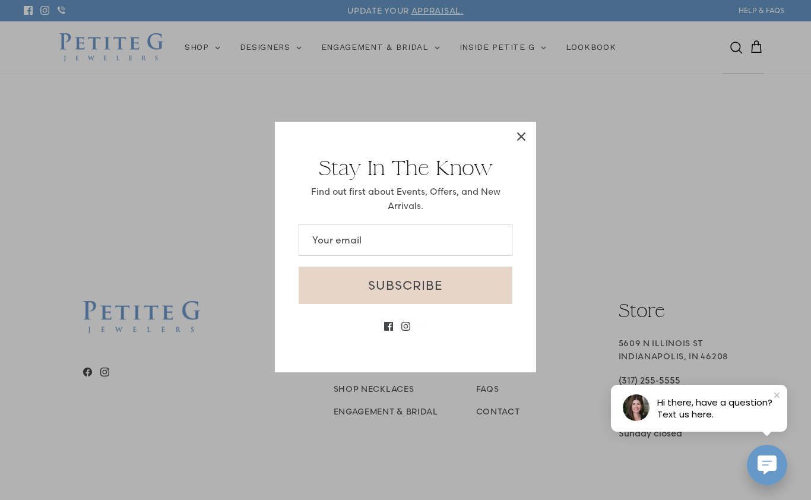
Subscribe (405, 285)
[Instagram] (405, 326)
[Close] (521, 137)
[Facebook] (388, 326)
